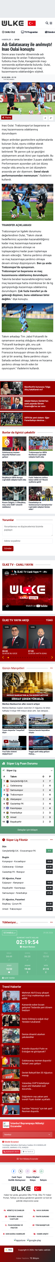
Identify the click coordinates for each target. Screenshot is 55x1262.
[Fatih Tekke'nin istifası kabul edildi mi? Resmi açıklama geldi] (41, 468)
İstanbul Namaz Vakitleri (15, 1218)
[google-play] (34, 1240)
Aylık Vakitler (9, 978)
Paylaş (8, 117)
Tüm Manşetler (42, 1225)
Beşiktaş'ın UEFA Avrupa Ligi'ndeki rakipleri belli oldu (14, 478)
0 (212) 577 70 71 (12, 1152)
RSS (10, 1250)
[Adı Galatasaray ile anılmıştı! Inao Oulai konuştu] (27, 98)
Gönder (8, 548)
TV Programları (31, 32)
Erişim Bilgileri (32, 1177)
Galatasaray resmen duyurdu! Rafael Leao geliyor (11, 454)
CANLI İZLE (9, 32)
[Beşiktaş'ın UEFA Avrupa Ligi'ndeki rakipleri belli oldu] (14, 468)
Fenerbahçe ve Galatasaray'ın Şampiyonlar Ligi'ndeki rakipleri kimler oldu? (40, 505)
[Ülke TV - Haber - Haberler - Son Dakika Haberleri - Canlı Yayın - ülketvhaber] (20, 23)
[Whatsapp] (41, 1171)
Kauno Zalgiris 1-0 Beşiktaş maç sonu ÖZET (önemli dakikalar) (13, 504)
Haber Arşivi (42, 1234)
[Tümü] (51, 922)
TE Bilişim (34, 1258)
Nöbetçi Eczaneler (15, 1210)
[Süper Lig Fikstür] (51, 839)
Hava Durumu (42, 1210)
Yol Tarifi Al (29, 1152)
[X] (20, 1171)
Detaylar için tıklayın (28, 829)
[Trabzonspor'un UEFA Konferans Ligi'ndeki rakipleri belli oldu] (41, 443)
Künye (33, 1180)
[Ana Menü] (51, 23)
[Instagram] (27, 1171)
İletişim (43, 1180)
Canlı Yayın (17, 1177)
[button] (3, 657)
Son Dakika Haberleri (15, 1234)
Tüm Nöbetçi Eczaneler (28, 1159)
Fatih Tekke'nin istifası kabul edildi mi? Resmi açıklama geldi (38, 479)
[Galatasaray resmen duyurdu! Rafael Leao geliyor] (14, 443)
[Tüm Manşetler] (51, 668)
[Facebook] (13, 1171)
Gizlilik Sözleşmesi (16, 1180)
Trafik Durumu (42, 1217)
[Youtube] (34, 1171)
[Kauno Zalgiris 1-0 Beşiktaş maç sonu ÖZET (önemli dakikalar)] (14, 493)
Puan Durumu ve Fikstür (15, 1226)
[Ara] (47, 23)
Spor (16, 40)
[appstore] (20, 1240)
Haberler (6, 40)
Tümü (49, 620)
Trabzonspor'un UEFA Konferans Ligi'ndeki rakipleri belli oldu (38, 454)
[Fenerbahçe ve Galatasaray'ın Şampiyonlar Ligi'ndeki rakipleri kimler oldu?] (41, 493)
